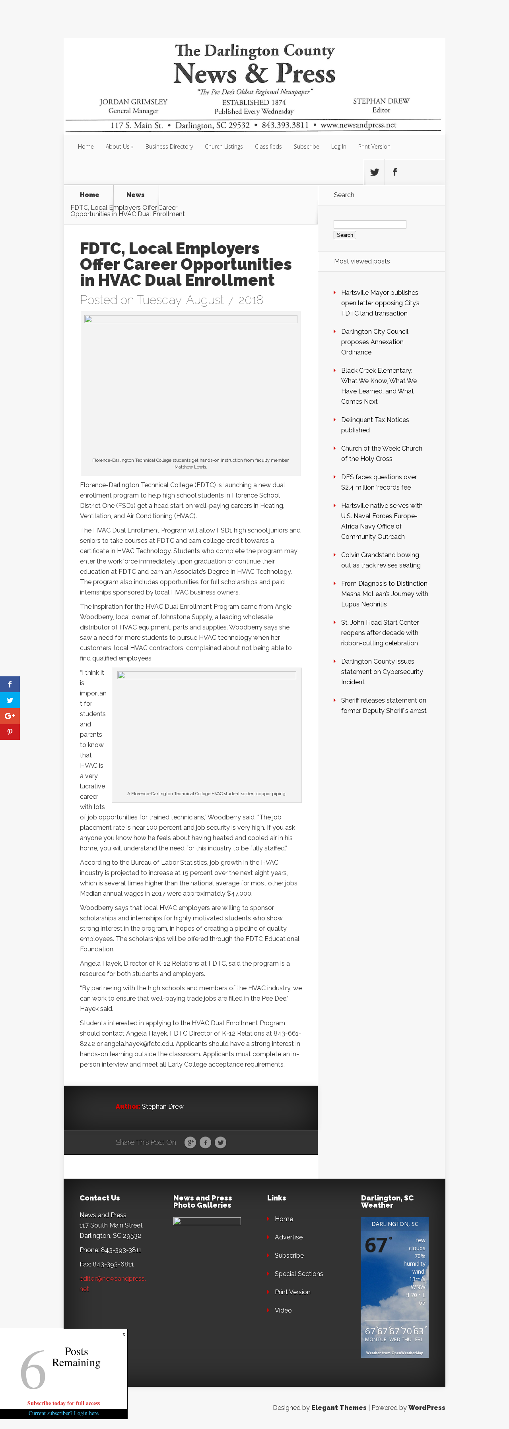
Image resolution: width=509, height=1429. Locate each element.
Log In (338, 146)
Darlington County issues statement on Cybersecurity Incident (382, 672)
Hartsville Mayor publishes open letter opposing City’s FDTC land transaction (380, 303)
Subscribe (306, 146)
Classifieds (268, 146)
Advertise (289, 1237)
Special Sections (299, 1274)
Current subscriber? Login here (64, 1413)
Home (86, 146)
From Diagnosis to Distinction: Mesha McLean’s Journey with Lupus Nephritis (385, 594)
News (135, 195)
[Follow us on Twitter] (374, 172)
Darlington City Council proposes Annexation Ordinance (374, 342)
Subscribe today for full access (63, 1403)
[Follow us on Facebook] (394, 172)
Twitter (220, 1143)
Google (190, 1143)
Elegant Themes (339, 1408)
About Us (118, 146)
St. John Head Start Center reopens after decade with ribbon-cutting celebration (380, 633)
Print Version (374, 146)
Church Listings (224, 146)
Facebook (205, 1143)
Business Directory (169, 146)
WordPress (426, 1408)
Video (283, 1310)
